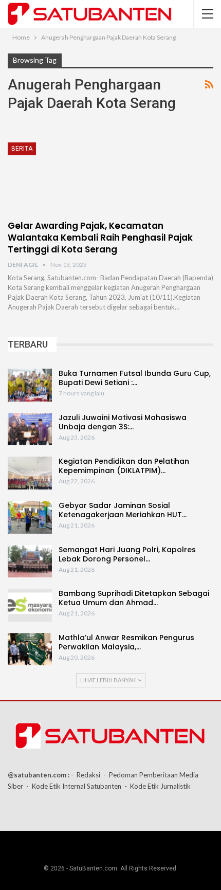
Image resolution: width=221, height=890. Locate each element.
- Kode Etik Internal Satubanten (73, 786)
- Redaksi (85, 775)
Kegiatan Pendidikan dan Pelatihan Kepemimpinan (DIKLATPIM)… (124, 466)
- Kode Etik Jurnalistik (157, 786)
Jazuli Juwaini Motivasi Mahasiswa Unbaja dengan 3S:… (123, 422)
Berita (21, 148)
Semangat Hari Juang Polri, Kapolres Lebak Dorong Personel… (127, 554)
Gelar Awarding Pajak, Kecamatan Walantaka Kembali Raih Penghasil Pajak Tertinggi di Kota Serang (100, 238)
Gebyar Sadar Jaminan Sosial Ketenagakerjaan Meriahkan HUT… (123, 510)
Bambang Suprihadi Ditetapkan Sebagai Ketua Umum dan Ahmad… (134, 598)
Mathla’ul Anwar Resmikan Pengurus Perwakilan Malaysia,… (126, 642)
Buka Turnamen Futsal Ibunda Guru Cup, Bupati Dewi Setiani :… (135, 378)
